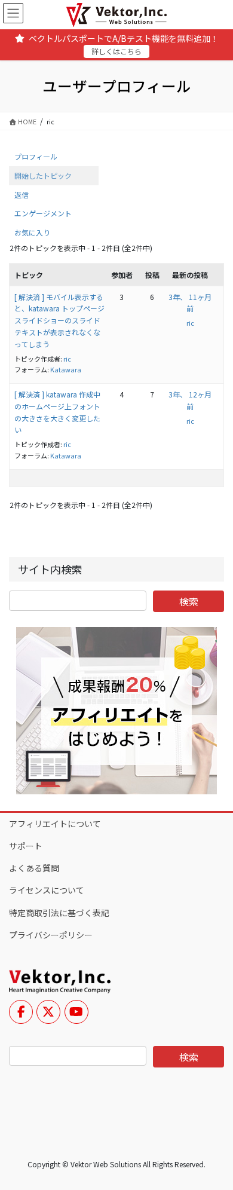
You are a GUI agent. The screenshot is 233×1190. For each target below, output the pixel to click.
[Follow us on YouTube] (76, 1012)
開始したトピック (43, 175)
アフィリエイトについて (55, 824)
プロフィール (35, 156)
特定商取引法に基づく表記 (59, 913)
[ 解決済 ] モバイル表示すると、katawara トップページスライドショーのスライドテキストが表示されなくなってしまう (59, 320)
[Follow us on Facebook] (21, 1012)
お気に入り (32, 232)
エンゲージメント (43, 213)
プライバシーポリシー (51, 935)
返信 (21, 194)
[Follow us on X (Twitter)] (48, 1012)
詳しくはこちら (116, 51)
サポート (25, 846)
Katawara (65, 369)
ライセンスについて (46, 890)
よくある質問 (34, 868)
